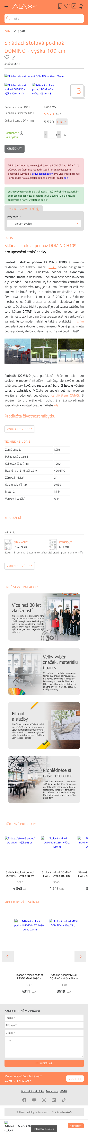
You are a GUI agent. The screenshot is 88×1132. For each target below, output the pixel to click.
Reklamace (52, 1091)
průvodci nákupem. (43, 174)
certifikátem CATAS (65, 395)
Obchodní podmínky (32, 1091)
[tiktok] (63, 1100)
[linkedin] (54, 1100)
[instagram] (44, 1100)
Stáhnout (20, 542)
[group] (26, 953)
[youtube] (34, 1100)
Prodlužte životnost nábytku (30, 416)
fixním (80, 321)
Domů (8, 31)
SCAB (52, 266)
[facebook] (24, 1100)
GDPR (63, 1091)
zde (66, 178)
